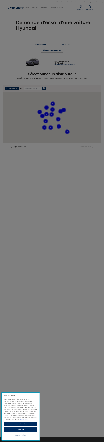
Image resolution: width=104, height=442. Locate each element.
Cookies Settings (20, 435)
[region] (21, 416)
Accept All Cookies (21, 424)
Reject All (21, 429)
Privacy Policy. (24, 419)
